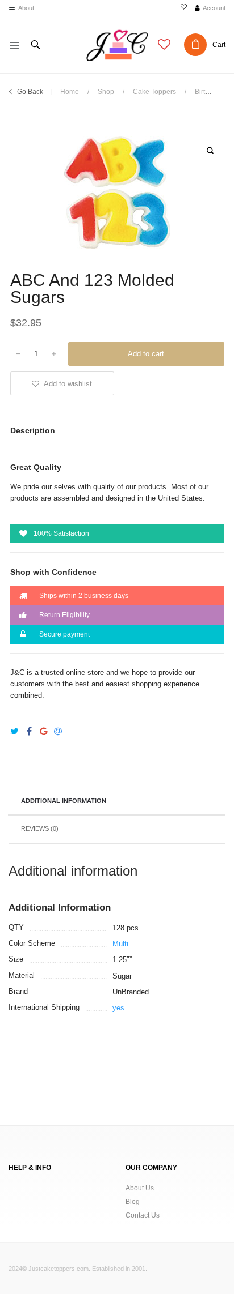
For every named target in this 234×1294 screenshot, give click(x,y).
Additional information (63, 800)
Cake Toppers (154, 92)
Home (69, 92)
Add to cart (146, 353)
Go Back (30, 92)
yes (118, 1007)
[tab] (116, 802)
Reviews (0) (39, 828)
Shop (106, 92)
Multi (120, 943)
